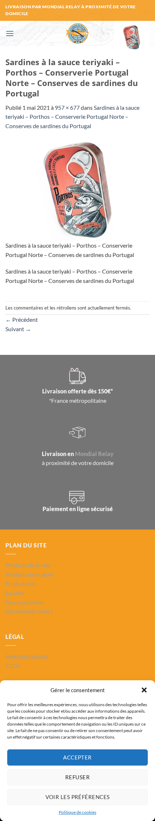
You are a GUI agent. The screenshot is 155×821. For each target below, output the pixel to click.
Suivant (18, 328)
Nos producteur (25, 602)
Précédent (21, 319)
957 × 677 (67, 107)
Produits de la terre (29, 574)
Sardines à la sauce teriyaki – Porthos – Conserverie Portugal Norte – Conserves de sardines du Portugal (72, 116)
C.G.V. (12, 665)
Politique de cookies (77, 812)
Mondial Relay (94, 453)
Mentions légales (26, 656)
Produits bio (20, 583)
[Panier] (132, 37)
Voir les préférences (77, 797)
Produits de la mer (27, 564)
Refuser (77, 777)
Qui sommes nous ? (29, 611)
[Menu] (9, 33)
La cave (14, 592)
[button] (144, 690)
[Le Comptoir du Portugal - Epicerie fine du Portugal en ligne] (77, 33)
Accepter (77, 757)
